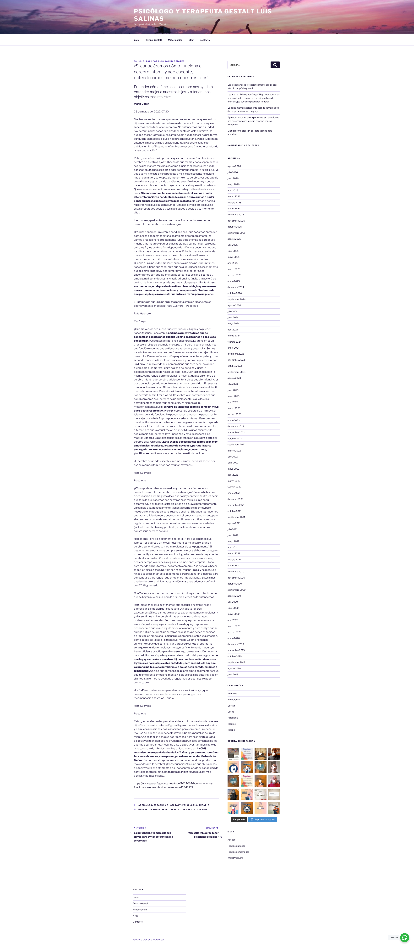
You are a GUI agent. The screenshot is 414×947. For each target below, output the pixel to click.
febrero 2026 (234, 202)
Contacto (205, 40)
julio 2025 (233, 244)
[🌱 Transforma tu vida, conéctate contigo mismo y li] (234, 808)
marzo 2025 (234, 269)
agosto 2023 (234, 378)
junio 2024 (233, 317)
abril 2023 (233, 402)
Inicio (136, 40)
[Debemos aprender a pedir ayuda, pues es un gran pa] (274, 808)
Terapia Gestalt (154, 40)
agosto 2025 (234, 238)
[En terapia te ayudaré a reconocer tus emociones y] (261, 808)
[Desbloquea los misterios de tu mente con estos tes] (234, 781)
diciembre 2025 (236, 214)
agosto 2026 (234, 166)
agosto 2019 (234, 668)
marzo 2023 (234, 408)
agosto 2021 (234, 523)
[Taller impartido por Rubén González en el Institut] (234, 754)
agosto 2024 (234, 305)
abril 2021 (233, 547)
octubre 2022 (235, 438)
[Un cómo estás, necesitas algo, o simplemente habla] (234, 795)
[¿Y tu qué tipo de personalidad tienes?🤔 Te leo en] (247, 808)
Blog (191, 40)
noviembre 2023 (236, 359)
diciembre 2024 (236, 287)
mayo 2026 (234, 184)
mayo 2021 (233, 541)
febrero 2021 (234, 559)
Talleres (232, 723)
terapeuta (188, 809)
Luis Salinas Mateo (171, 61)
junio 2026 (233, 178)
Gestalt (175, 805)
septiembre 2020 (237, 589)
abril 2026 (233, 190)
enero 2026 (234, 208)
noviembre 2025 (236, 220)
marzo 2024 (234, 335)
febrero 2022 (234, 486)
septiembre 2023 (236, 372)
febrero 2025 (234, 275)
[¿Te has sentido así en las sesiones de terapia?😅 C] (261, 781)
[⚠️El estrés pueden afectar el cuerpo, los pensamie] (247, 795)
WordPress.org (235, 857)
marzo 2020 (234, 626)
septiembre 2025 (236, 232)
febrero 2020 (234, 632)
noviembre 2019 (236, 650)
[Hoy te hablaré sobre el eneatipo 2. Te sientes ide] (274, 781)
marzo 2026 (234, 196)
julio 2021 (232, 529)
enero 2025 (234, 281)
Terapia (204, 805)
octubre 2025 (235, 226)
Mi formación (175, 40)
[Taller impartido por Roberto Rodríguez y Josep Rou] (261, 754)
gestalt (143, 809)
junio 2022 (233, 462)
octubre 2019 (235, 656)
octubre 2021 (234, 511)
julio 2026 (233, 172)
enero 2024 (234, 347)
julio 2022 (233, 456)
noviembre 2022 (236, 432)
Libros (231, 711)
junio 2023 (233, 390)
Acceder (232, 839)
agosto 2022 (234, 450)
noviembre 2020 (236, 577)
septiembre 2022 (236, 444)
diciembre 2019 (236, 644)
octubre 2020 (235, 583)
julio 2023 (233, 384)
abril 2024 (233, 329)
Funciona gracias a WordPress (148, 939)
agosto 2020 (234, 595)
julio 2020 (233, 601)
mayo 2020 (234, 614)
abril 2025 (233, 263)
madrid (155, 809)
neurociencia (171, 809)
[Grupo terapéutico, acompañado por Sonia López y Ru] (247, 754)
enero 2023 (234, 420)
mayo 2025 (234, 257)
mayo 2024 (234, 323)
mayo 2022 (233, 468)
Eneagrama (161, 805)
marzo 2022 (234, 480)
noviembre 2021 (236, 505)
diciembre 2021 (236, 499)
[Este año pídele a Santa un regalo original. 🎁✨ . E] (274, 795)
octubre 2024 (235, 293)
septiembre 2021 (236, 517)
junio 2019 (233, 674)
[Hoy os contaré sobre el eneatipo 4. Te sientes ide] (274, 767)
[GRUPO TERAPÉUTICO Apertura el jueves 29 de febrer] (247, 781)
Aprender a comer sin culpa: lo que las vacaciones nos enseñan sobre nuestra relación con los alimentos (253, 121)
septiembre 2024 (236, 299)
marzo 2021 (234, 553)
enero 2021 (233, 565)
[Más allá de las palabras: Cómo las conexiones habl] (234, 767)
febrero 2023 (234, 414)
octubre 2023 (235, 365)
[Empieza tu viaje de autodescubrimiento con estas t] (261, 767)
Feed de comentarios (238, 851)
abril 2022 (233, 474)
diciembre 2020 (236, 571)
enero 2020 (234, 638)
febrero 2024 (234, 341)
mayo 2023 (234, 396)
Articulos (145, 805)
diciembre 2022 (236, 426)
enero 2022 (234, 492)
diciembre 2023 (236, 353)
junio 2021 (233, 535)
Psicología (189, 805)
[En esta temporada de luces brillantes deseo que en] (261, 795)
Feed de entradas (236, 845)
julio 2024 (233, 311)
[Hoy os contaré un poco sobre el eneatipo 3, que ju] (274, 754)
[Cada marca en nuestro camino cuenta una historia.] (247, 767)
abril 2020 (233, 620)
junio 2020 (233, 608)
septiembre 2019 (236, 662)
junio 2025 (233, 251)
